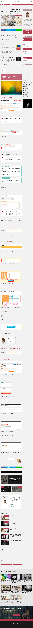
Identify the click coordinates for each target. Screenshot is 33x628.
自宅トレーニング (26, 44)
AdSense (25, 92)
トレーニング (25, 67)
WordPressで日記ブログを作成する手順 (15, 529)
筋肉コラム (25, 41)
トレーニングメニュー (27, 46)
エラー (29, 90)
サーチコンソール (26, 78)
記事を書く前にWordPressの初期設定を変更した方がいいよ (5, 592)
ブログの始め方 (8, 13)
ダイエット (25, 94)
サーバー (14, 13)
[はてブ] (13, 30)
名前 (1, 560)
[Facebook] (3, 30)
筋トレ (25, 39)
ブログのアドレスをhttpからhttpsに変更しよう (15, 523)
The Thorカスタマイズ (27, 53)
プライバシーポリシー (16, 623)
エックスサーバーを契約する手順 (7, 57)
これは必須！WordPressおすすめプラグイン (27, 581)
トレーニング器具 (26, 96)
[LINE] (19, 30)
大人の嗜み (25, 58)
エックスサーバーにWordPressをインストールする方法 (15, 516)
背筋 (24, 82)
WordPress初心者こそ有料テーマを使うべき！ (5, 581)
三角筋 (25, 80)
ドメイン (12, 13)
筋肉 (28, 92)
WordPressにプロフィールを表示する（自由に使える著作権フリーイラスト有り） (15, 535)
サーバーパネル (4, 112)
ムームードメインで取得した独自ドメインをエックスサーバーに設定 (16, 602)
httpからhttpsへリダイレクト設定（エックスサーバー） (16, 592)
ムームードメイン (4, 251)
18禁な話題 (25, 60)
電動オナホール (26, 88)
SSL (16, 13)
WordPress (25, 86)
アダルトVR (28, 84)
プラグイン (25, 90)
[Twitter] (8, 30)
